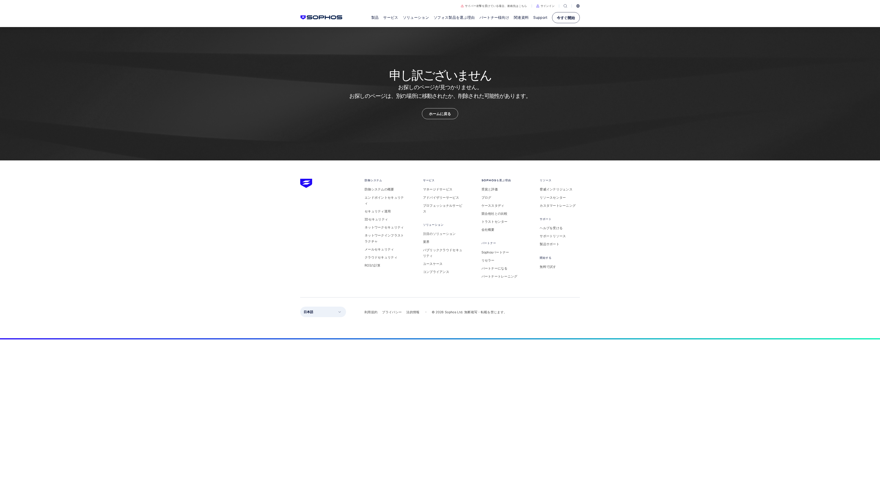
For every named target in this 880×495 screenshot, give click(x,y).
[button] (545, 5)
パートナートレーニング (499, 276)
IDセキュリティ (376, 219)
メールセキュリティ (379, 249)
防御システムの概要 (379, 189)
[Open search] (565, 6)
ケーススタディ (492, 205)
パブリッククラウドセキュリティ (442, 253)
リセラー (488, 260)
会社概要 (488, 229)
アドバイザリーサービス (441, 197)
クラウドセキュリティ (381, 257)
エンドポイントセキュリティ (384, 200)
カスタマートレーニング (558, 205)
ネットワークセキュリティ (384, 227)
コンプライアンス (436, 272)
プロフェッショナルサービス (442, 208)
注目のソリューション (439, 234)
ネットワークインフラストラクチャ (384, 238)
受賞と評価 (489, 189)
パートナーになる (494, 268)
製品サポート (549, 244)
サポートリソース (553, 236)
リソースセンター (553, 197)
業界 (426, 242)
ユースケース (433, 264)
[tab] (385, 180)
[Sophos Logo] (321, 17)
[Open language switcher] (578, 6)
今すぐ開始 (566, 17)
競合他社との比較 (494, 213)
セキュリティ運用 (378, 211)
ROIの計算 (373, 265)
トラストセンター (494, 221)
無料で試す (548, 267)
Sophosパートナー (495, 252)
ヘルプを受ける (551, 228)
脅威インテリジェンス (556, 189)
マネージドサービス (438, 189)
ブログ (486, 197)
